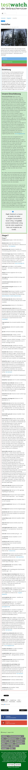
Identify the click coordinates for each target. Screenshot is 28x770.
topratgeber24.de (6, 606)
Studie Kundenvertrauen (15, 295)
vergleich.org (13, 700)
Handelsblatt (5, 319)
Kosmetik (12, 743)
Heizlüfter (19, 701)
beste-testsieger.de (19, 263)
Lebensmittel (20, 741)
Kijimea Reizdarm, (6, 295)
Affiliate (4, 743)
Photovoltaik (12, 701)
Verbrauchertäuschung (17, 736)
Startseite (3, 18)
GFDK (19, 700)
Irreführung (5, 736)
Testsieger (5, 748)
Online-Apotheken (20, 557)
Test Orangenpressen (20, 133)
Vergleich (15, 746)
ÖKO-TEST (5, 741)
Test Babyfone (12, 246)
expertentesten (6, 746)
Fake (4, 738)
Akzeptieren (11, 764)
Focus (12, 748)
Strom (7, 700)
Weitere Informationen (13, 767)
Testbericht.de (12, 550)
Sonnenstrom (4, 701)
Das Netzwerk (9, 372)
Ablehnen (17, 764)
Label (12, 741)
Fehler (22, 738)
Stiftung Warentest (13, 738)
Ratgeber (9, 18)
